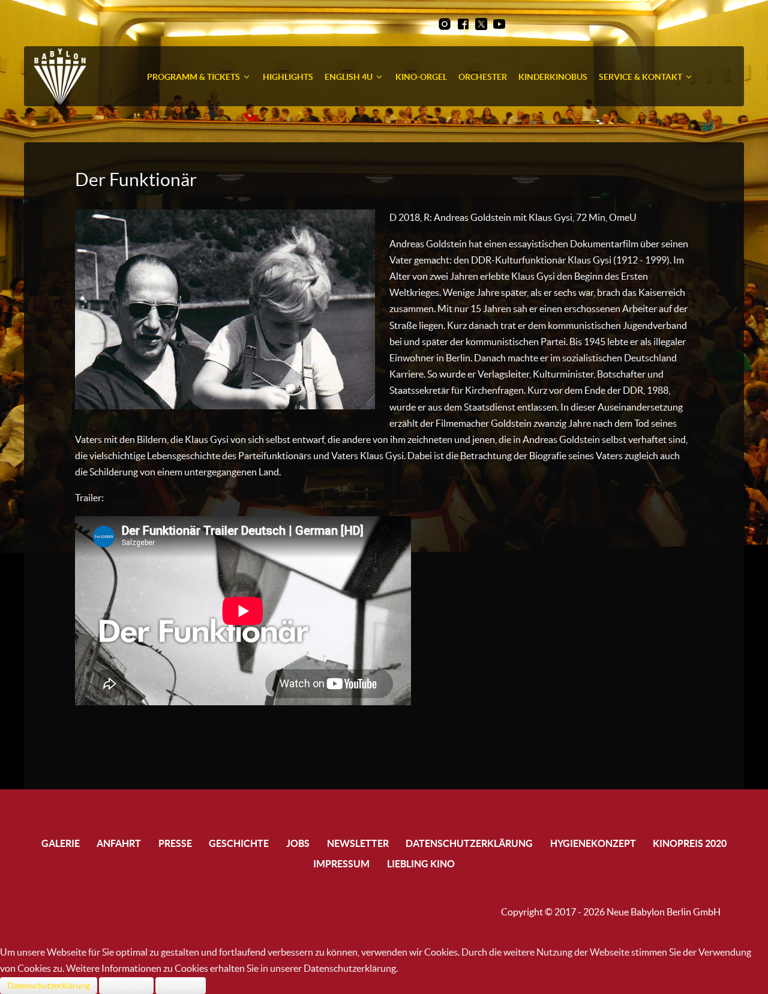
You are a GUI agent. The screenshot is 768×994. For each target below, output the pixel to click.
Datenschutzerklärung (48, 985)
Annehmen (126, 985)
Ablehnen (181, 985)
